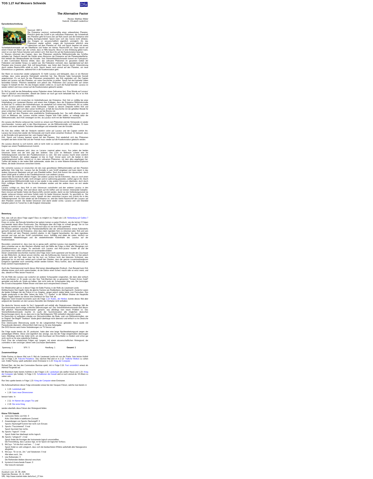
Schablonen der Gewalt (47, 374)
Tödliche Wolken (72, 359)
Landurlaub (54, 372)
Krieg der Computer (62, 361)
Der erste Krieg (18, 404)
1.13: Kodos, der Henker (56, 299)
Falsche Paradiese (26, 359)
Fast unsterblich (72, 365)
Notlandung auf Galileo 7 (77, 218)
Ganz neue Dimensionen (22, 392)
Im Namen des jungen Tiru (23, 401)
